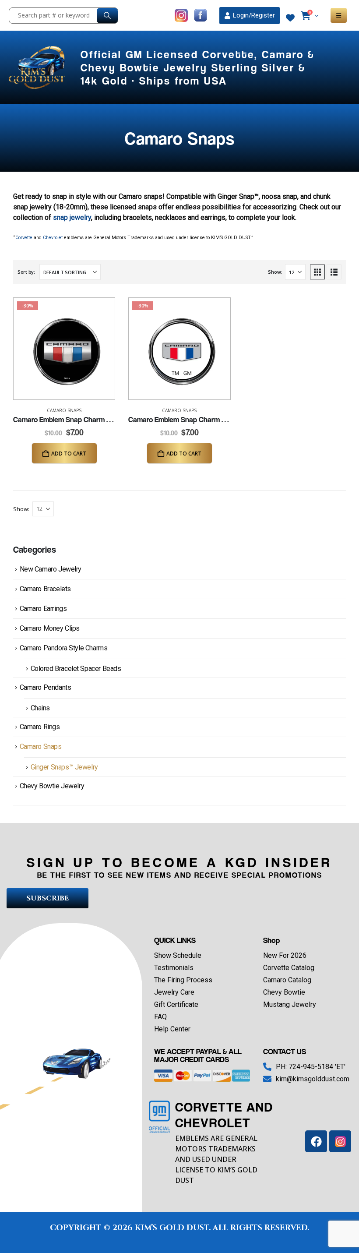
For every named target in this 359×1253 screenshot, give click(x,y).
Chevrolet (53, 237)
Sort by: (26, 271)
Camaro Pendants (45, 687)
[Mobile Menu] (339, 15)
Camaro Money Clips (50, 628)
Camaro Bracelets (45, 589)
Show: (275, 271)
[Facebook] (316, 1141)
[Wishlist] (290, 18)
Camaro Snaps (64, 410)
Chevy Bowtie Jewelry (52, 786)
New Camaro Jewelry (50, 569)
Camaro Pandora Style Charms (64, 648)
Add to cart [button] (68, 453)
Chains (40, 708)
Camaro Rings (40, 727)
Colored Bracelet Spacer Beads (76, 668)
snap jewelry (72, 217)
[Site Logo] (38, 67)
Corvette (23, 237)
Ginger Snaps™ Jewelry (64, 767)
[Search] (107, 15)
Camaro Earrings (43, 608)
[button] (317, 272)
